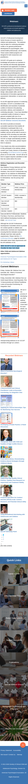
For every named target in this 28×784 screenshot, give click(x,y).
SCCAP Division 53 (13, 2)
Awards (13, 25)
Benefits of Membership (18, 23)
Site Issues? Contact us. (8, 754)
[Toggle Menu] (25, 5)
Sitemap (19, 754)
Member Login (9, 10)
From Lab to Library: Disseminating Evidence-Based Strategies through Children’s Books (12, 461)
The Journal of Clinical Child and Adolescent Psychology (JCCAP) (19, 38)
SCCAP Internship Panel (9, 531)
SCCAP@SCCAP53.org (15, 152)
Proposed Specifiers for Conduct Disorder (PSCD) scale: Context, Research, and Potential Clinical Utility (13, 499)
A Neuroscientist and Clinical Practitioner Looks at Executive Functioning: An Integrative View (11, 390)
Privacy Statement (6, 750)
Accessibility (17, 750)
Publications (15, 32)
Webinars (14, 27)
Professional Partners (18, 18)
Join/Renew (8, 13)
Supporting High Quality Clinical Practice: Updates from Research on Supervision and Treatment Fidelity (13, 480)
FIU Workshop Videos (7, 262)
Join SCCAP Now (10, 220)
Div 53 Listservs (16, 30)
